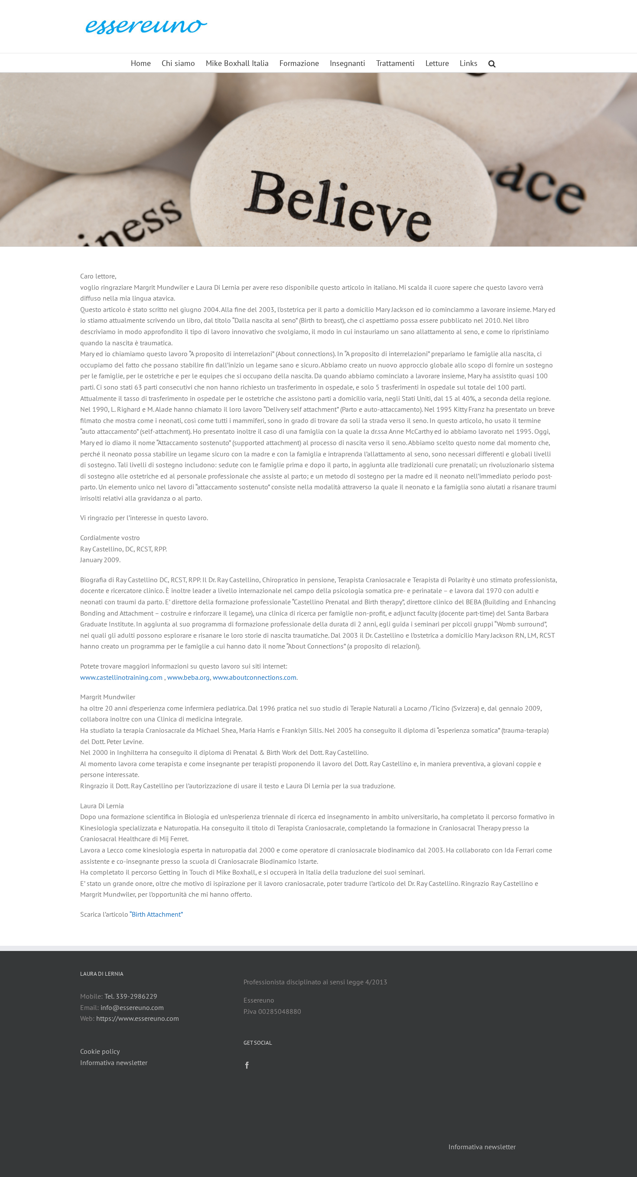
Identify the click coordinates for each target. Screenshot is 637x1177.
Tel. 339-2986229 (130, 996)
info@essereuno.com (132, 1007)
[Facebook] (247, 1065)
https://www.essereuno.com (137, 1018)
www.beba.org (188, 677)
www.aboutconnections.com (254, 677)
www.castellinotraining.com (121, 677)
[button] (492, 62)
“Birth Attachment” (156, 914)
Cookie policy (100, 1051)
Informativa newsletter (113, 1062)
